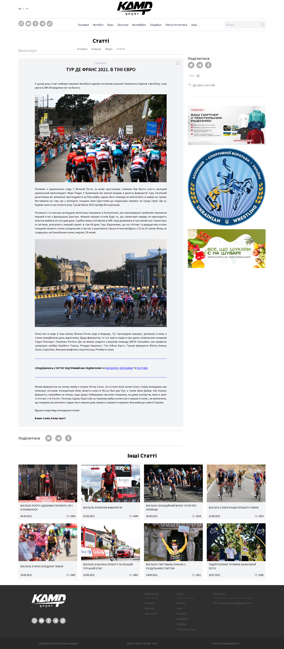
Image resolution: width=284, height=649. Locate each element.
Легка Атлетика (176, 25)
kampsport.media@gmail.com (235, 603)
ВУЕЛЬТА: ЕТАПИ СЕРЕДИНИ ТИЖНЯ (41, 566)
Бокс (110, 25)
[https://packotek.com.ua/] (227, 125)
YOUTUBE (142, 368)
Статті (121, 49)
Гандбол (155, 25)
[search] (262, 25)
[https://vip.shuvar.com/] (227, 248)
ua (19, 8)
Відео (109, 49)
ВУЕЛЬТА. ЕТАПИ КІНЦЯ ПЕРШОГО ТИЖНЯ (234, 507)
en (27, 8)
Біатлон (123, 25)
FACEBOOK (112, 368)
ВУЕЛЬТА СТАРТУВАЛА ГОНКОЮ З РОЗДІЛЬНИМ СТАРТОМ (166, 566)
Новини (96, 49)
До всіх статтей (204, 85)
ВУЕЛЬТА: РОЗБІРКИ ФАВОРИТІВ (102, 507)
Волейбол (139, 25)
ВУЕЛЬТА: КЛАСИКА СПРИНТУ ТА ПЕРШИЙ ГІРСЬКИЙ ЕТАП (108, 566)
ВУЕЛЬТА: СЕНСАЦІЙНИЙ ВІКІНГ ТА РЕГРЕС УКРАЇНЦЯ (171, 507)
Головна (83, 25)
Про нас (149, 608)
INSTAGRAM (126, 368)
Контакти (150, 613)
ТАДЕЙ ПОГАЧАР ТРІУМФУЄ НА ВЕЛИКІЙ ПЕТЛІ (232, 566)
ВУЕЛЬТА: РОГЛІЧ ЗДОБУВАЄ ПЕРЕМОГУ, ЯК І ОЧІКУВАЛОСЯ (46, 507)
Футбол (98, 25)
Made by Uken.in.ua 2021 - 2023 (142, 643)
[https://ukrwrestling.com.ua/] (227, 187)
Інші (194, 25)
